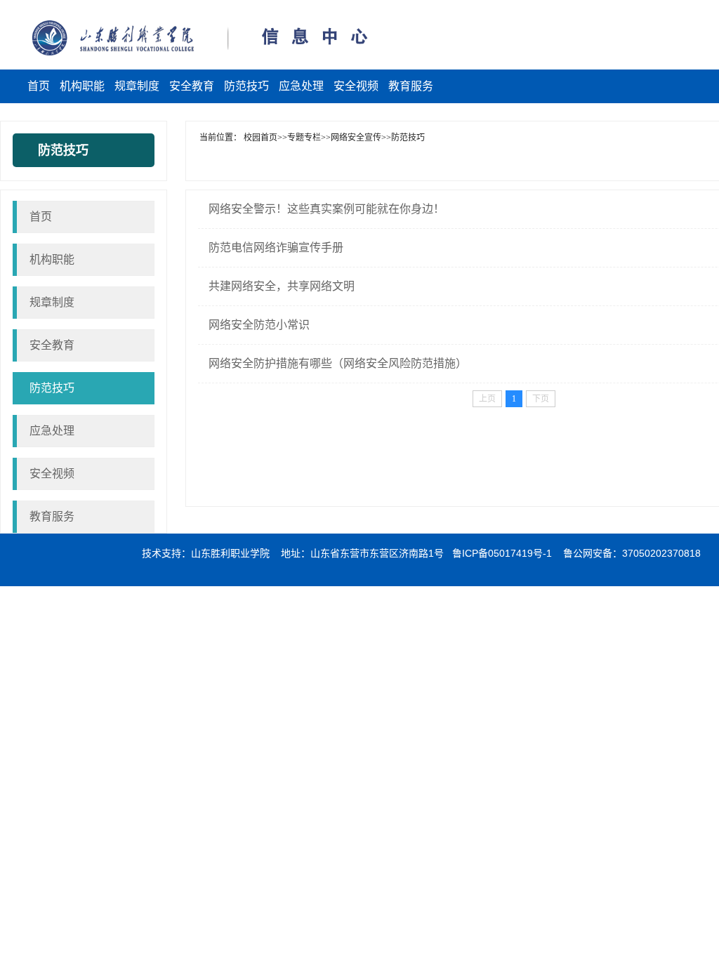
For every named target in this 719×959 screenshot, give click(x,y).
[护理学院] (106, 38)
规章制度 (51, 302)
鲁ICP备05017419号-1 (502, 553)
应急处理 (51, 431)
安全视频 (51, 473)
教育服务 (51, 516)
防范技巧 (51, 388)
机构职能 (51, 259)
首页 (40, 217)
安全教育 (51, 345)
